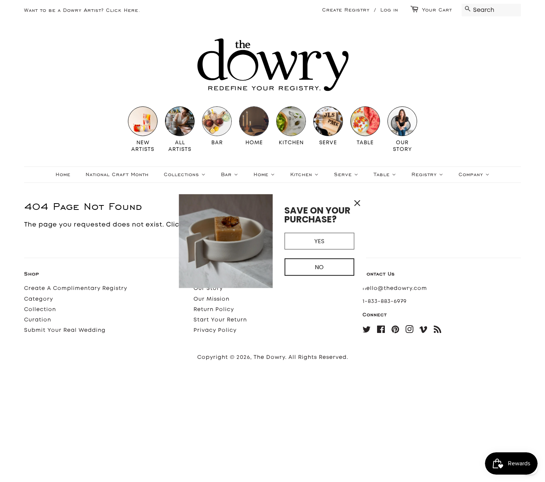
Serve (344, 174)
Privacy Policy (215, 330)
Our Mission (211, 299)
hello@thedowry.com (395, 288)
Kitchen (302, 174)
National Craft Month (117, 174)
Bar (227, 174)
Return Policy (214, 309)
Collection (40, 309)
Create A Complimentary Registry (75, 288)
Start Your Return (220, 319)
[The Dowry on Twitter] (367, 330)
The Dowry (269, 357)
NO (319, 267)
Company (472, 174)
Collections (182, 174)
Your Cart (437, 10)
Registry (425, 174)
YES (319, 241)
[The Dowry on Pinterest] (395, 330)
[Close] (357, 203)
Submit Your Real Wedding (65, 330)
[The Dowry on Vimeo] (423, 330)
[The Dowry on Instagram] (409, 330)
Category (38, 299)
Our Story (208, 288)
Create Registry (346, 10)
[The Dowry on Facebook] (381, 330)
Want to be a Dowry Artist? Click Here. (82, 10)
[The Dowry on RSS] (437, 330)
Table (383, 174)
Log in (389, 10)
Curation (37, 319)
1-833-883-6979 (385, 301)
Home (63, 174)
